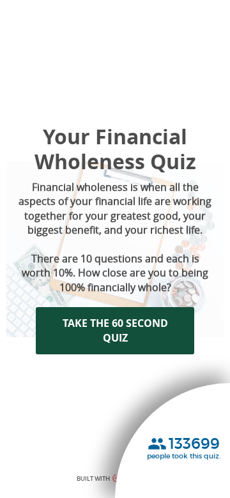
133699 (194, 443)
